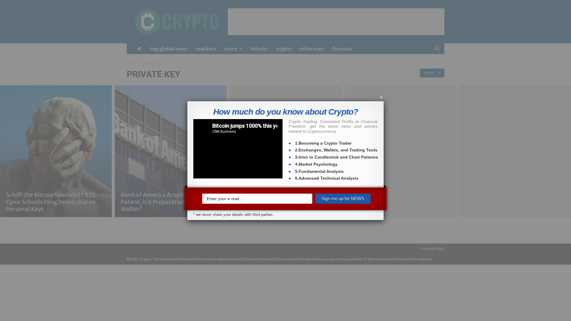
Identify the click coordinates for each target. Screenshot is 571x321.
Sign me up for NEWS (342, 198)
